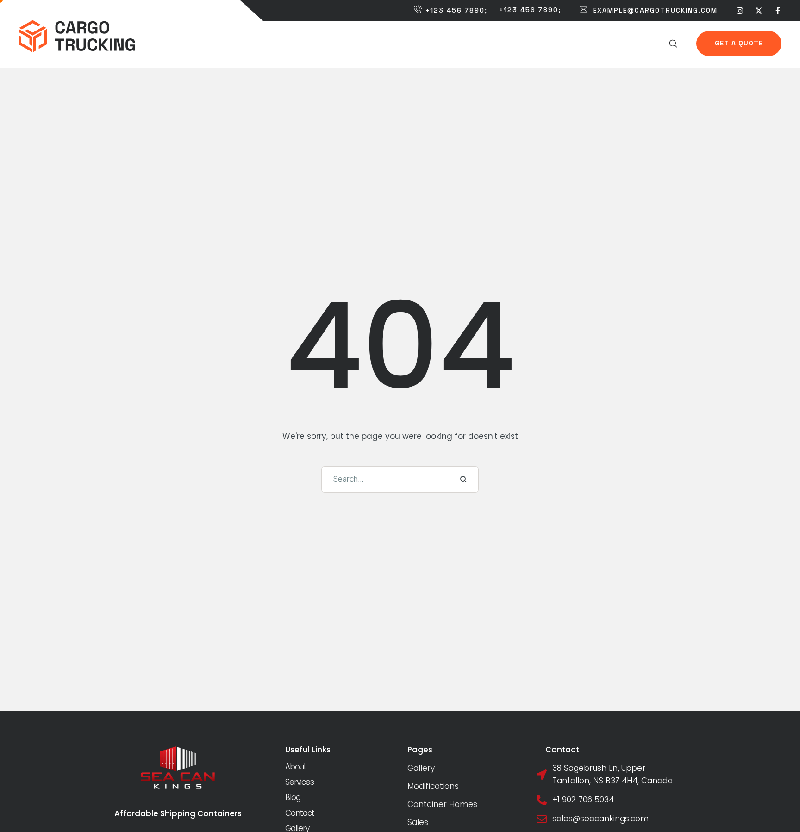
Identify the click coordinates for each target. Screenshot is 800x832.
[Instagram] (740, 10)
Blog (292, 797)
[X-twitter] (758, 10)
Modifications (433, 786)
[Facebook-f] (777, 10)
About (295, 766)
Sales (417, 822)
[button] (673, 43)
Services (299, 782)
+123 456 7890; (456, 10)
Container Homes (442, 804)
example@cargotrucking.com (655, 10)
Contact (299, 813)
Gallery (421, 768)
